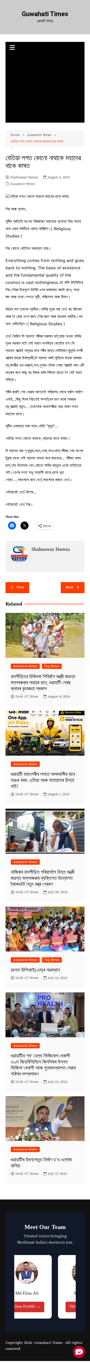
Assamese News (22, 184)
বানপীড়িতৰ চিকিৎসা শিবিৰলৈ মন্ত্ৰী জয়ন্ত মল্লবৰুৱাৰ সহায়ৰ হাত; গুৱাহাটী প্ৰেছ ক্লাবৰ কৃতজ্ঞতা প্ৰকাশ (43, 682)
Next (70, 587)
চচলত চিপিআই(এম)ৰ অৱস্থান (35, 970)
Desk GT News (27, 697)
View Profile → (20, 1306)
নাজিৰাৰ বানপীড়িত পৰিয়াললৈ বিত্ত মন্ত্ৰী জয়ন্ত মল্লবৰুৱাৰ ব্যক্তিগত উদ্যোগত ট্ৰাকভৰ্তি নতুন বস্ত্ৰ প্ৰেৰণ (42, 878)
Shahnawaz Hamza (24, 177)
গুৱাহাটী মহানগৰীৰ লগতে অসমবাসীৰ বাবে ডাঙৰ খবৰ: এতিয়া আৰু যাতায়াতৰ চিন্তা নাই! (43, 780)
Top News (51, 666)
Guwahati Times (45, 14)
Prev (20, 587)
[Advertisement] (45, 88)
